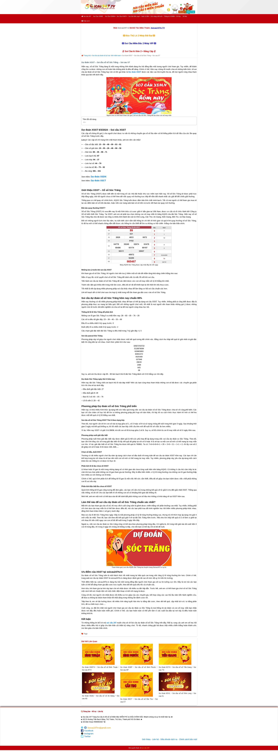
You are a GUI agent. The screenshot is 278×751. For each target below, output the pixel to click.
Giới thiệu (146, 739)
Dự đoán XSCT (98, 180)
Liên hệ (155, 739)
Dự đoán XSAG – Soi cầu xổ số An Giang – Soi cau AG (100, 697)
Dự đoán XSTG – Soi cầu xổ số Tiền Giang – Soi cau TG (177, 668)
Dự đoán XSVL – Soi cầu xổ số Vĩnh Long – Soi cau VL (177, 694)
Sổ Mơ (185, 16)
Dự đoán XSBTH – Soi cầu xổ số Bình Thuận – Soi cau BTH (100, 668)
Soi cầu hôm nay (133, 16)
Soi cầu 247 (87, 16)
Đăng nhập (190, 12)
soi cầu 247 (111, 623)
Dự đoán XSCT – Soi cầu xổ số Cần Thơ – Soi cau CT (139, 700)
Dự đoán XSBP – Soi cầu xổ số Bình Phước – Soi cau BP (139, 668)
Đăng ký (181, 12)
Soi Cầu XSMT (121, 16)
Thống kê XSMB (169, 16)
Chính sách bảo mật (188, 739)
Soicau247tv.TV (158, 28)
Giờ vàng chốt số (156, 16)
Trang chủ (87, 55)
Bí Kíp (178, 16)
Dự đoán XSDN (98, 176)
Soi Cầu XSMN (110, 16)
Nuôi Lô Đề (144, 16)
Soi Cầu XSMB (98, 16)
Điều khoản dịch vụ (169, 739)
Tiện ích (86, 21)
